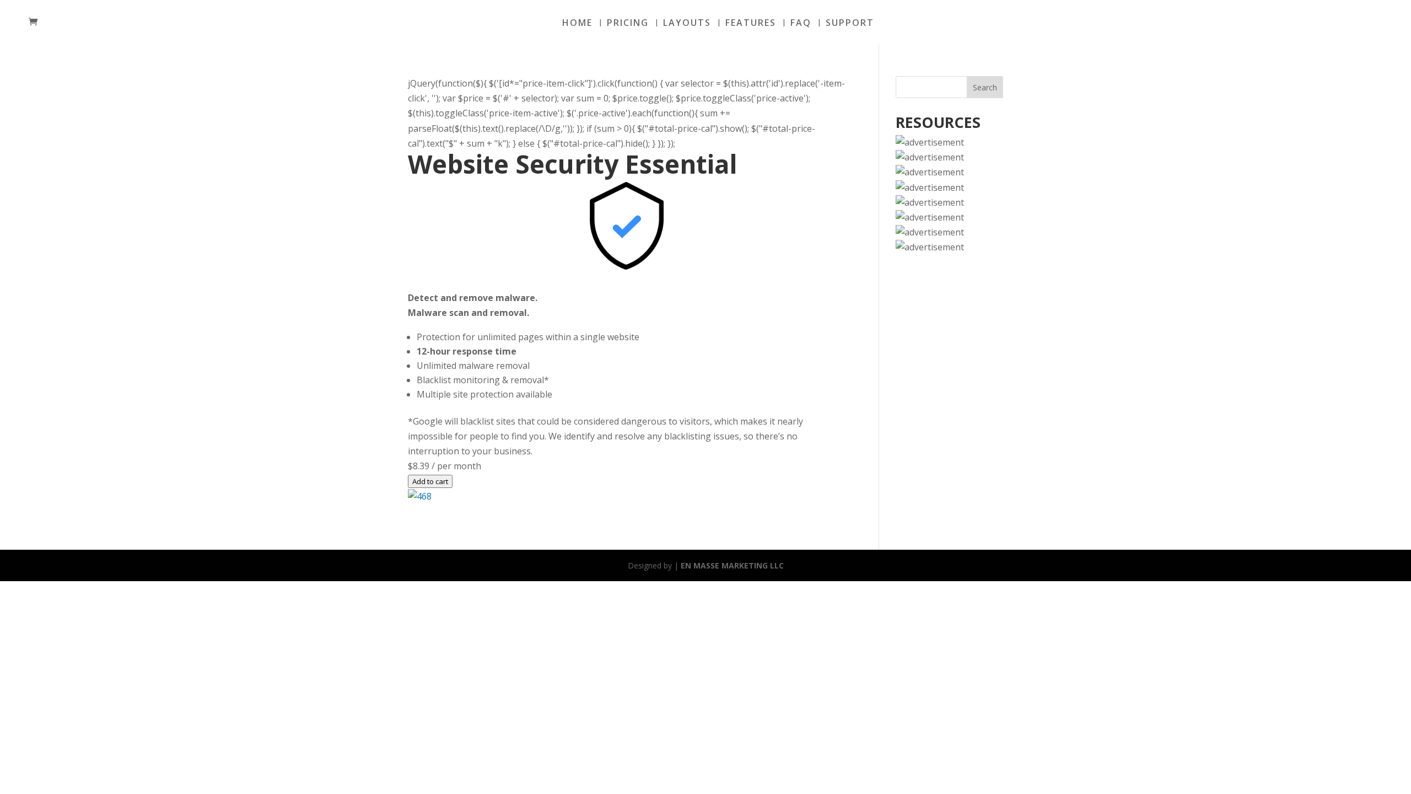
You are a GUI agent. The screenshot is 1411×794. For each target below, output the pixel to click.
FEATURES (750, 24)
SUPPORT (850, 24)
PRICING (628, 24)
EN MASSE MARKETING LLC (732, 565)
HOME (577, 24)
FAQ (800, 24)
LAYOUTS (687, 24)
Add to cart (430, 481)
